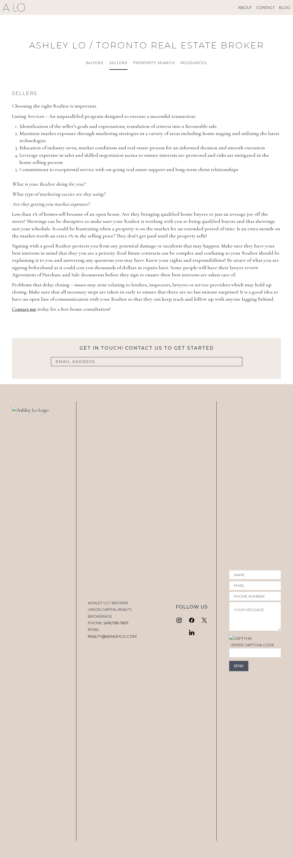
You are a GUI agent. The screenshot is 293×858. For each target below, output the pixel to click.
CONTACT (265, 7)
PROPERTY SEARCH (154, 62)
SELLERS (118, 62)
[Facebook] (191, 620)
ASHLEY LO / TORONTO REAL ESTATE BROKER (146, 45)
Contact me (24, 309)
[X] (204, 620)
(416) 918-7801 (116, 623)
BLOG (284, 7)
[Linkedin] (191, 633)
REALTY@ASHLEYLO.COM (112, 636)
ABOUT (245, 7)
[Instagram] (179, 620)
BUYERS (95, 62)
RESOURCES (194, 62)
